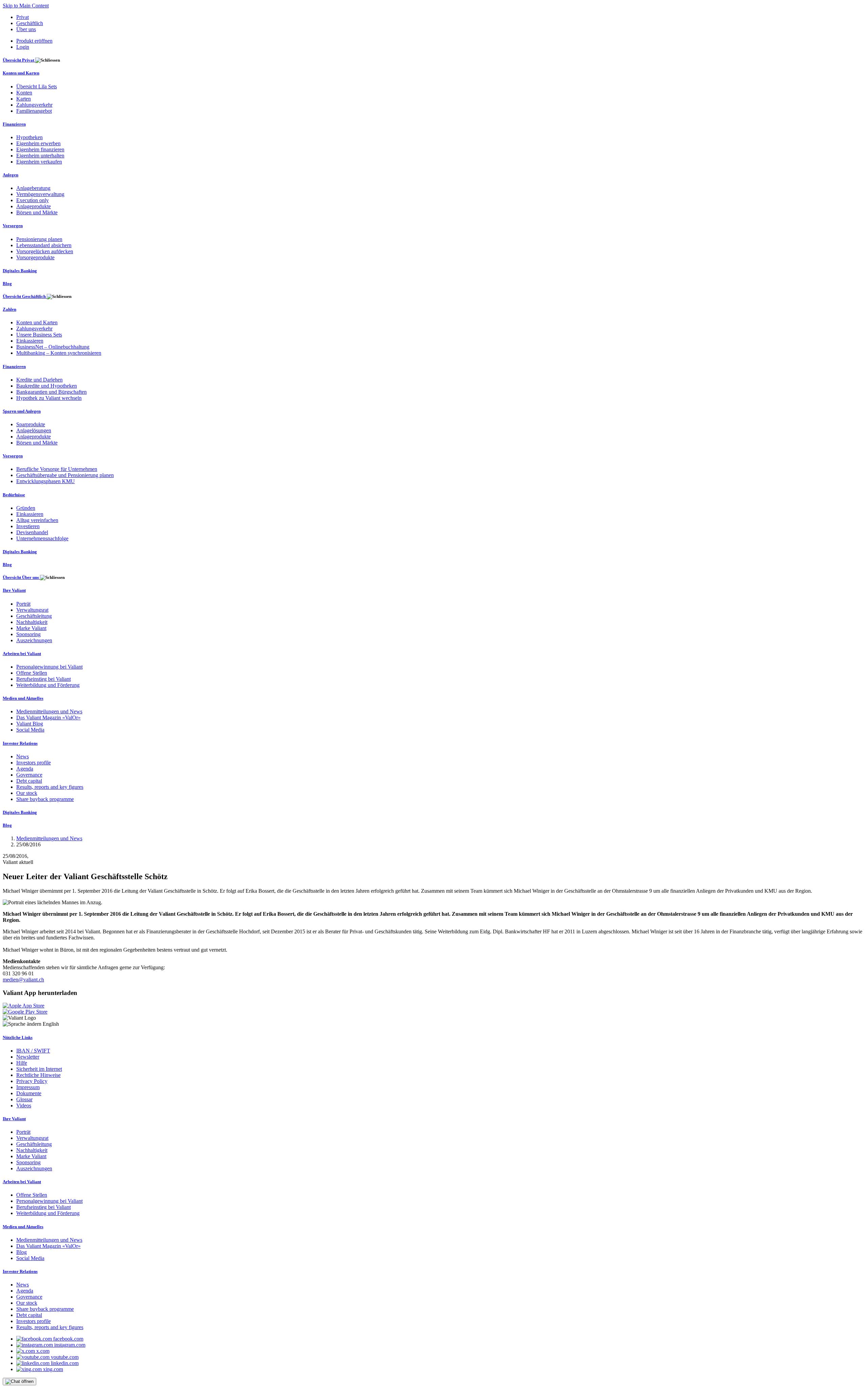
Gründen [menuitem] (25, 508)
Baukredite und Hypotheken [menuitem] (46, 386)
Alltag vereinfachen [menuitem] (37, 520)
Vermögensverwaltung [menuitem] (40, 194)
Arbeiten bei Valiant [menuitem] (22, 653)
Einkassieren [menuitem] (29, 341)
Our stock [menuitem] (26, 793)
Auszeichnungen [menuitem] (34, 640)
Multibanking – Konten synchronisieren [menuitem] (58, 353)
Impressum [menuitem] (28, 1087)
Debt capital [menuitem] (29, 781)
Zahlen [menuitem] (9, 309)
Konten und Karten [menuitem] (21, 72)
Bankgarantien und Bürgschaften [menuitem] (51, 392)
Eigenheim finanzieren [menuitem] (40, 149)
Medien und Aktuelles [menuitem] (23, 698)
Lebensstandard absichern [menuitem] (43, 245)
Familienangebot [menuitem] (34, 111)
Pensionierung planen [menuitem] (39, 239)
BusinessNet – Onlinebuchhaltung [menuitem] (52, 347)
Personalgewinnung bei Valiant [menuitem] (49, 667)
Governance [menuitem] (29, 775)
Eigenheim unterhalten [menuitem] (40, 155)
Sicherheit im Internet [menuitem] (39, 1069)
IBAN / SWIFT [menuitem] (33, 1051)
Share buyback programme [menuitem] (45, 799)
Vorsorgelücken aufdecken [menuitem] (44, 251)
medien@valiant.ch (23, 979)
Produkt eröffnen (34, 41)
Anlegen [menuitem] (10, 174)
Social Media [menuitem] (30, 730)
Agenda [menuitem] (24, 769)
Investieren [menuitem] (28, 526)
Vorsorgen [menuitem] (13, 225)
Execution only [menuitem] (32, 200)
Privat (22, 17)
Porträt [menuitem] (23, 604)
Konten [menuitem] (24, 92)
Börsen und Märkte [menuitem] (37, 212)
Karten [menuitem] (23, 99)
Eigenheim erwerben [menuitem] (38, 143)
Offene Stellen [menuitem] (31, 673)
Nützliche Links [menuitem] (18, 1037)
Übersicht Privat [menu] (19, 60)
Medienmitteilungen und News (49, 838)
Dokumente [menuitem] (28, 1093)
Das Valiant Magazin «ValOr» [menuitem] (48, 717)
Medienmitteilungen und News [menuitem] (49, 711)
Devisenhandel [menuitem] (32, 532)
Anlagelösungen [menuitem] (33, 430)
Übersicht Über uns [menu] (21, 577)
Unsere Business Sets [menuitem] (39, 335)
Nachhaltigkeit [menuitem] (31, 622)
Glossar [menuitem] (24, 1099)
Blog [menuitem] (7, 283)
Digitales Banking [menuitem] (20, 270)
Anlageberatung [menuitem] (33, 188)
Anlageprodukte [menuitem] (33, 206)
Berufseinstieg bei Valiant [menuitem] (43, 679)
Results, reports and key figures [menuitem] (49, 787)
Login (22, 47)
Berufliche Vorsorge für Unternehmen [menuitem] (56, 469)
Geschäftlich (29, 23)
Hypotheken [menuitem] (29, 137)
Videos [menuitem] (23, 1105)
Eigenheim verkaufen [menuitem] (39, 162)
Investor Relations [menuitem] (20, 743)
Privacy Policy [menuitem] (31, 1081)
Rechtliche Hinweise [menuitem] (38, 1075)
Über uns (26, 29)
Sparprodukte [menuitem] (30, 424)
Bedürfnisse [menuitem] (14, 494)
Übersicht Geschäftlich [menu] (25, 296)
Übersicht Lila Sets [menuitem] (36, 86)
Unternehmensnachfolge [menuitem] (42, 538)
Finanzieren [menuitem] (14, 124)
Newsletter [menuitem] (27, 1057)
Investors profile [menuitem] (33, 762)
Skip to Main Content (26, 5)
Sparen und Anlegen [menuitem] (22, 411)
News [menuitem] (22, 756)
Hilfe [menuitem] (21, 1063)
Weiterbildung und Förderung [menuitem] (48, 685)
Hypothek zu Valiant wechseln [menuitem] (49, 398)
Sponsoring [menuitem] (28, 634)
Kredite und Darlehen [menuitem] (39, 380)
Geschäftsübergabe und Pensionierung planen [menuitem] (65, 475)
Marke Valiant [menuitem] (31, 628)
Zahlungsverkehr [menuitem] (34, 105)
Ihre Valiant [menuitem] (14, 590)
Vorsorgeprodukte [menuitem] (35, 257)
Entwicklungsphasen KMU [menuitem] (45, 481)
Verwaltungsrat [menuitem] (32, 610)
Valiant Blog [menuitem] (29, 723)
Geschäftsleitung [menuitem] (34, 616)
